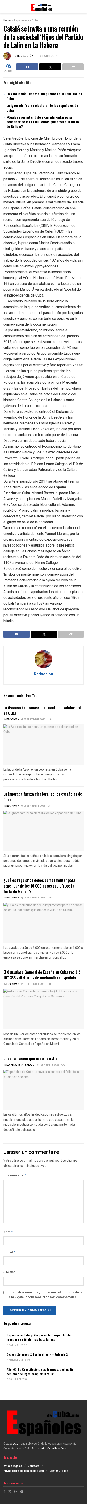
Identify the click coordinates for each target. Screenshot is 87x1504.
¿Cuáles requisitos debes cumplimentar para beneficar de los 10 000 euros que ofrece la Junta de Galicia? (42, 121)
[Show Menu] (5, 6)
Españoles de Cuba (26, 20)
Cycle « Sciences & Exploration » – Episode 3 (37, 1354)
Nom (8, 1232)
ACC (16, 1444)
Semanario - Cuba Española (49, 1449)
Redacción (25, 56)
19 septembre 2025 (34, 984)
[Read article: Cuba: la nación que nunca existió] (43, 1090)
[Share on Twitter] (50, 66)
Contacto (33, 1466)
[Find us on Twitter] (9, 1491)
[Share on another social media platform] (73, 66)
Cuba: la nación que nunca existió (30, 1058)
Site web (9, 1272)
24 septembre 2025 (34, 897)
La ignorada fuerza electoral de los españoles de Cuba (42, 107)
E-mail (9, 1252)
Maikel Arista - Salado (20, 1064)
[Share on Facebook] (27, 66)
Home (7, 20)
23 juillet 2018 (18, 1379)
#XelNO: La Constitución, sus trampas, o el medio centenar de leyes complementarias (40, 1371)
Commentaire (14, 1175)
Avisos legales (12, 1466)
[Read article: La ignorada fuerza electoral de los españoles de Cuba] (43, 831)
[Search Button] (81, 6)
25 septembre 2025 (34, 719)
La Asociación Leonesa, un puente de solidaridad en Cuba (44, 96)
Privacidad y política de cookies (23, 1471)
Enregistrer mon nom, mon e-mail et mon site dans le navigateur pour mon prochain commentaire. (45, 1295)
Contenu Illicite (58, 1471)
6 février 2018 (48, 56)
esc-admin (12, 719)
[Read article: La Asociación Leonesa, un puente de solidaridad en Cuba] (43, 744)
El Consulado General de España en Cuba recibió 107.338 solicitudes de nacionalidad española (41, 975)
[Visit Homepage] (43, 6)
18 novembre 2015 (20, 1360)
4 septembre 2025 (49, 1064)
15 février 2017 (18, 1345)
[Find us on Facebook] (4, 1491)
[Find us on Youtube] (21, 1491)
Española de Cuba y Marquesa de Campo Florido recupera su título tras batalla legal (39, 1337)
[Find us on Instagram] (15, 1491)
